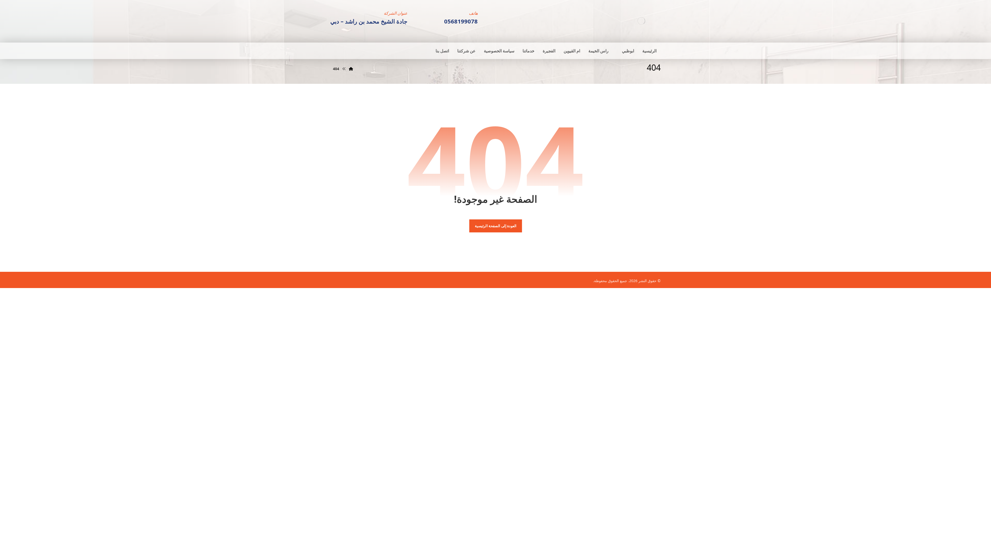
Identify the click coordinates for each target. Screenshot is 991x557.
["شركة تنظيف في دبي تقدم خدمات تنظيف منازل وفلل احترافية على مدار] (641, 20)
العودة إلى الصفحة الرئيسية (495, 225)
